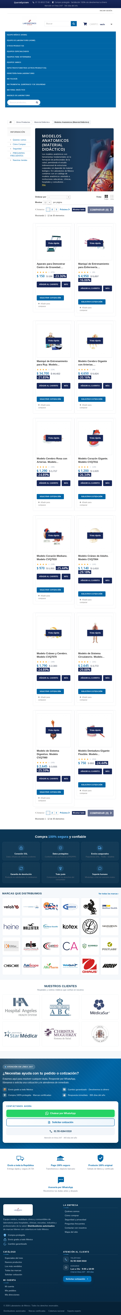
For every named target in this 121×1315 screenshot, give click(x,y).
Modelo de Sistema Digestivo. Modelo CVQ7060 (48, 754)
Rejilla (106, 199)
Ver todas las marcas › (109, 894)
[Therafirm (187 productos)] (31, 907)
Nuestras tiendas (19, 160)
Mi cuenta (9, 1286)
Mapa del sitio (71, 1232)
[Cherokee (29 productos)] (11, 966)
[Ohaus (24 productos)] (90, 966)
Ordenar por (40, 197)
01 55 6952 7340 (42, 2)
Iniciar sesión (106, 10)
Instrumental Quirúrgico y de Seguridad (26, 84)
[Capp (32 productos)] (70, 946)
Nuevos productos (13, 1262)
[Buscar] (37, 102)
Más (44, 185)
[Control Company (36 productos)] (31, 946)
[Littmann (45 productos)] (90, 926)
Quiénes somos (72, 1211)
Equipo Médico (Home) (17, 35)
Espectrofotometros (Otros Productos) (26, 68)
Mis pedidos (10, 1290)
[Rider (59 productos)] (90, 907)
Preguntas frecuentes (75, 1224)
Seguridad (16, 149)
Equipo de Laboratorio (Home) (21, 40)
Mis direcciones (12, 1294)
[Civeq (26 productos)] (70, 966)
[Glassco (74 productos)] (70, 907)
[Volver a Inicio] (10, 122)
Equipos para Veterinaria (19, 57)
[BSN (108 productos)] (51, 907)
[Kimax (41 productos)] (11, 946)
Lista (112, 199)
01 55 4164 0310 (78, 1261)
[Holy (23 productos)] (110, 966)
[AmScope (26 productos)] (31, 966)
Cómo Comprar (19, 144)
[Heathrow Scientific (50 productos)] (51, 926)
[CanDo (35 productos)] (51, 946)
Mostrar (38, 202)
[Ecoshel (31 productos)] (90, 946)
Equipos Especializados (18, 51)
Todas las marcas (13, 1270)
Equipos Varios (14, 62)
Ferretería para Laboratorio (20, 73)
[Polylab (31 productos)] (110, 946)
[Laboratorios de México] (23, 23)
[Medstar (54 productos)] (110, 907)
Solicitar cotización (13, 1274)
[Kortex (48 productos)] (70, 926)
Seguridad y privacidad (75, 1219)
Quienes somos (19, 140)
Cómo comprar (72, 1215)
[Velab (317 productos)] (11, 907)
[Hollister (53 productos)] (31, 926)
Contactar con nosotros (76, 1228)
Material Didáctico (16, 90)
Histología (12, 79)
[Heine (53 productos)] (11, 926)
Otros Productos (15, 46)
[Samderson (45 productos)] (110, 926)
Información (17, 131)
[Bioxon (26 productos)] (51, 966)
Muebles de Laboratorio (18, 95)
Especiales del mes (14, 1258)
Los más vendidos (13, 1266)
